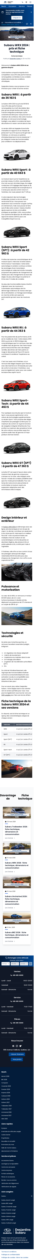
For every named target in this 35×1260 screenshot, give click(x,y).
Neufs (3, 6)
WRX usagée (5, 695)
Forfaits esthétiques (7, 1173)
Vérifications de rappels (8, 1187)
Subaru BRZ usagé (7, 1203)
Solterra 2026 (5, 1099)
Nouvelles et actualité (8, 1141)
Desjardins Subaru (15, 59)
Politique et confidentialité (10, 1255)
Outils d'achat (5, 1135)
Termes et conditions (8, 1252)
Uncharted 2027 (6, 1115)
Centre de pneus (6, 1170)
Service (22, 6)
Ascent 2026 (5, 1076)
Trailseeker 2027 (6, 1109)
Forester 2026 (5, 1089)
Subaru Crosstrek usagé (8, 1207)
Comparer (4, 1083)
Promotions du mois (7, 1144)
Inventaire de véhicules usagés (11, 1131)
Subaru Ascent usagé (8, 1200)
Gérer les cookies (22, 1257)
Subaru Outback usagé (8, 1223)
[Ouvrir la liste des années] (26, 963)
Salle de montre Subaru (8, 1148)
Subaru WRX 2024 (9, 527)
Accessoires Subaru (7, 1160)
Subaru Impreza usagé (8, 1213)
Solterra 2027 (5, 1102)
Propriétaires (5, 1138)
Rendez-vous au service (9, 1180)
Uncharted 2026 (6, 1112)
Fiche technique (16, 56)
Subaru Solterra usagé (8, 1216)
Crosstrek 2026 (6, 1086)
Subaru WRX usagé (7, 1220)
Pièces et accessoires (8, 1177)
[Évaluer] (30, 963)
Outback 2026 (5, 1096)
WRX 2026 (4, 1119)
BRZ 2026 (4, 1079)
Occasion (12, 6)
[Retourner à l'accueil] (2, 22)
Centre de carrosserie (8, 1167)
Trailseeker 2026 (6, 1106)
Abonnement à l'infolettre (9, 1151)
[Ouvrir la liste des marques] (8, 963)
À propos (4, 1128)
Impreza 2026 (5, 1093)
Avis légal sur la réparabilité (9, 1164)
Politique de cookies (8, 1257)
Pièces (29, 6)
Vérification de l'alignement (10, 1183)
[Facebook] (13, 1046)
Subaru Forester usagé (8, 1210)
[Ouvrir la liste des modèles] (17, 963)
